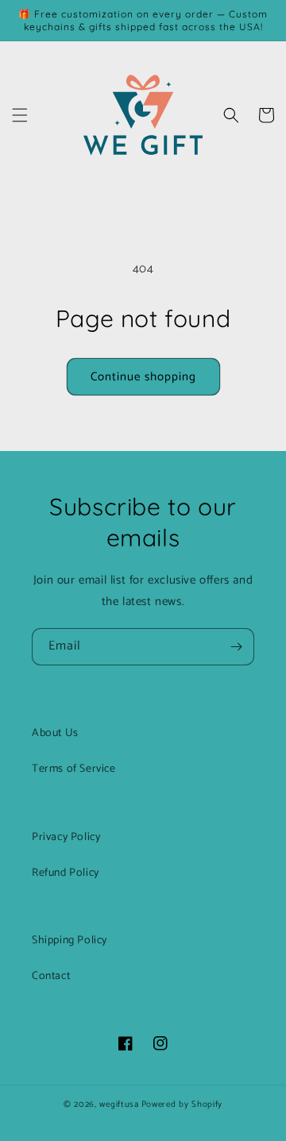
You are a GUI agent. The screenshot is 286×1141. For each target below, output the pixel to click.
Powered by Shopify (182, 1104)
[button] (19, 115)
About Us (55, 733)
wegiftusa (118, 1104)
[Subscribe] (235, 646)
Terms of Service (74, 769)
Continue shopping (143, 377)
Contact (51, 976)
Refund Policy (65, 873)
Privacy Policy (66, 837)
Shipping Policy (69, 940)
